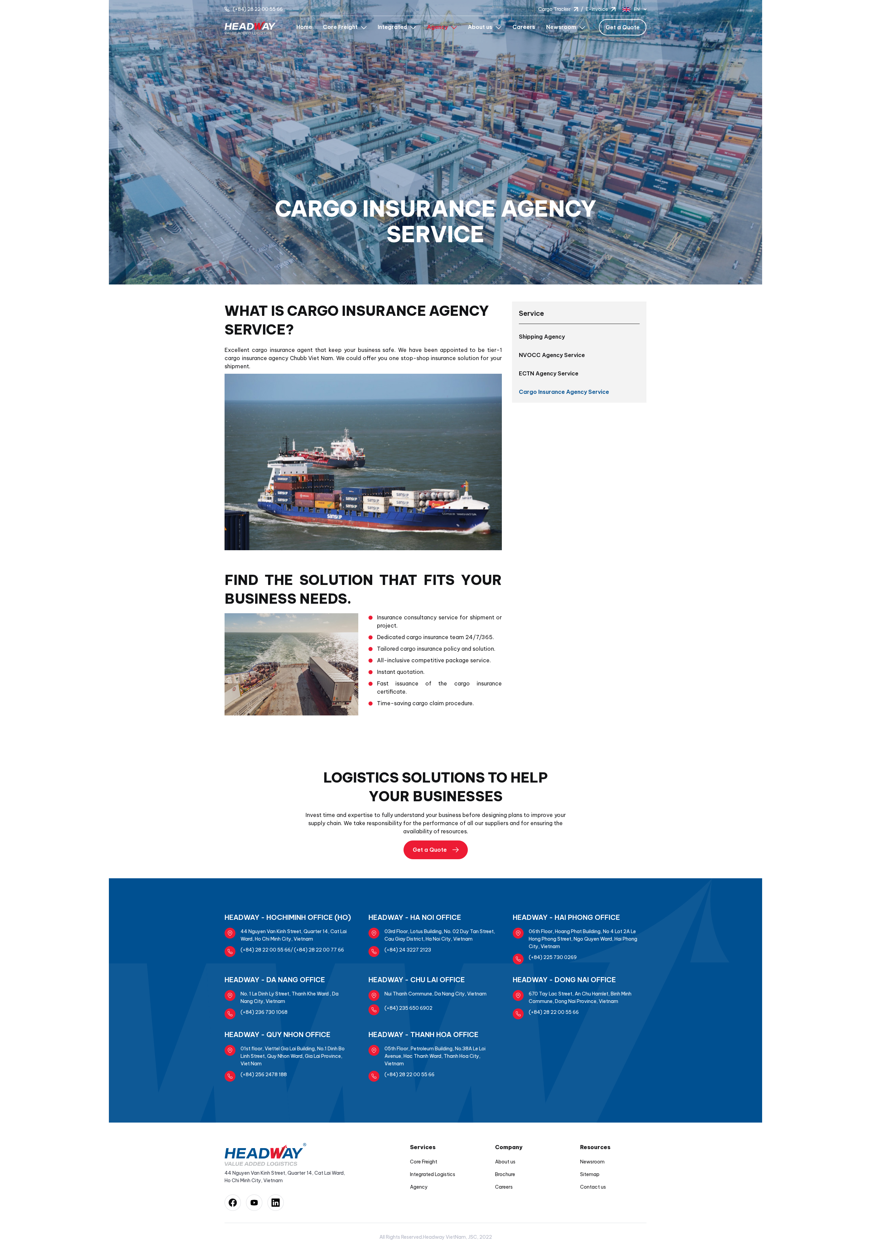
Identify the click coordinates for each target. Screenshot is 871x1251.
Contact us (593, 1187)
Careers (523, 27)
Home (304, 27)
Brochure (505, 1174)
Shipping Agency (542, 336)
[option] (435, 142)
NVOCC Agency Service (552, 355)
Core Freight (423, 1162)
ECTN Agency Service (548, 373)
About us (505, 1162)
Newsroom (592, 1162)
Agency (419, 1187)
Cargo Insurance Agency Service (564, 391)
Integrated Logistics (432, 1174)
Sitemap (589, 1174)
